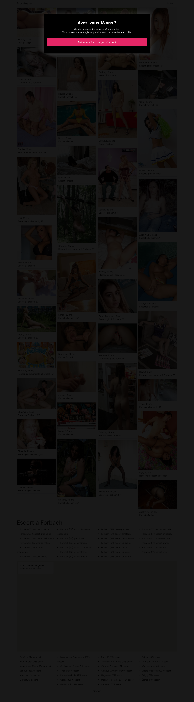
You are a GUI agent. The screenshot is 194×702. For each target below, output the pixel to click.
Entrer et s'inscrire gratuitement (97, 42)
